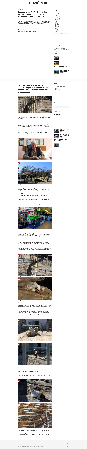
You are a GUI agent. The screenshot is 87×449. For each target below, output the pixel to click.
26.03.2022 (19, 18)
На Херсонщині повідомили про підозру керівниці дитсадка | (64, 71)
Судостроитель (57, 26)
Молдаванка (57, 24)
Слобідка (56, 30)
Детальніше (56, 53)
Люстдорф (56, 23)
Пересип (56, 25)
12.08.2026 (61, 58)
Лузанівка (56, 22)
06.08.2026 (56, 68)
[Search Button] (68, 3)
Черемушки (56, 31)
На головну (19, 9)
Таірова (56, 28)
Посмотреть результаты (61, 109)
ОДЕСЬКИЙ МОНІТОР (39, 3)
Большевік (56, 17)
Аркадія (56, 15)
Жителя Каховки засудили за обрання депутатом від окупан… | (64, 62)
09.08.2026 (61, 64)
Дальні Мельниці (57, 19)
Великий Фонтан (57, 18)
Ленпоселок (56, 21)
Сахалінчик (56, 29)
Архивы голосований (57, 111)
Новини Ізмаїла (23, 9)
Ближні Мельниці (57, 16)
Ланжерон (56, 20)
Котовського (57, 27)
